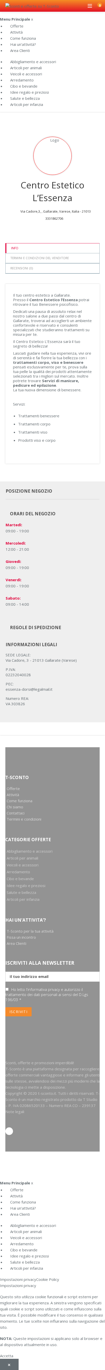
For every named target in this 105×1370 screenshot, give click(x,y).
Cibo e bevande (23, 86)
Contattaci (15, 812)
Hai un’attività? (23, 44)
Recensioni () (21, 268)
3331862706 (54, 218)
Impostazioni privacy (18, 1279)
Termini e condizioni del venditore (39, 258)
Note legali (14, 1111)
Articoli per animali (26, 67)
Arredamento (22, 79)
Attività (16, 32)
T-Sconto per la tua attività (30, 931)
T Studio (90, 1099)
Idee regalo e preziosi (29, 92)
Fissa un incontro (21, 937)
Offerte (16, 26)
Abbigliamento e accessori (33, 61)
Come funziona (23, 38)
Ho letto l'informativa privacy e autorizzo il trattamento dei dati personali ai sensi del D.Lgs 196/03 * (46, 994)
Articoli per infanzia (26, 104)
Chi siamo (15, 806)
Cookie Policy (47, 1279)
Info (15, 248)
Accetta (6, 1355)
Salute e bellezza (25, 98)
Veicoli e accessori (26, 73)
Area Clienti (20, 50)
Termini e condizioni (24, 819)
